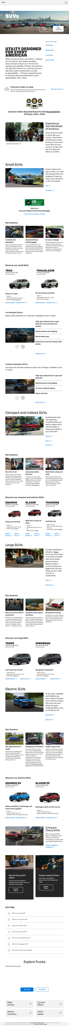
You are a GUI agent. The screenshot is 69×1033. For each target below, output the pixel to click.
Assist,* (40, 246)
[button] (27, 78)
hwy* (47, 299)
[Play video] (24, 131)
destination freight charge (37, 1022)
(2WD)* (60, 529)
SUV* (48, 211)
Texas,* (56, 552)
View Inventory (59, 28)
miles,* (18, 755)
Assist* (34, 242)
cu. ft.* (21, 298)
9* (14, 672)
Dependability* (54, 112)
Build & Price (44, 28)
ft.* (53, 297)
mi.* (27, 814)
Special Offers (46, 887)
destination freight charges (40, 1024)
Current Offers (15, 889)
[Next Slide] (23, 347)
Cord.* (27, 762)
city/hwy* (16, 528)
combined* (17, 299)
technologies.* (36, 485)
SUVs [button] (3, 2)
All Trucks (27, 989)
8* (54, 524)
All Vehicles (42, 989)
